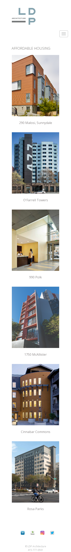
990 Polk (35, 277)
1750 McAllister (35, 354)
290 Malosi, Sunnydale (35, 123)
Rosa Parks (35, 509)
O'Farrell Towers (35, 200)
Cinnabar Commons (35, 432)
